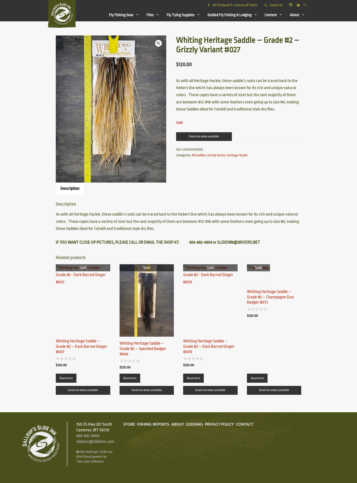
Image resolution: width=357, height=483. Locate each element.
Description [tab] (70, 188)
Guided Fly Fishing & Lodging (230, 15)
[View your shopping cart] (298, 4)
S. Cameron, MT (235, 5)
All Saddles (199, 155)
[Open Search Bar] (305, 4)
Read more (66, 378)
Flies (150, 15)
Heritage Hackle (237, 155)
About (294, 15)
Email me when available (204, 136)
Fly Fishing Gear (121, 15)
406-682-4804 (87, 435)
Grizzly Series (216, 155)
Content (271, 15)
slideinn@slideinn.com (95, 441)
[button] (158, 43)
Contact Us (276, 5)
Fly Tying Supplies (180, 15)
